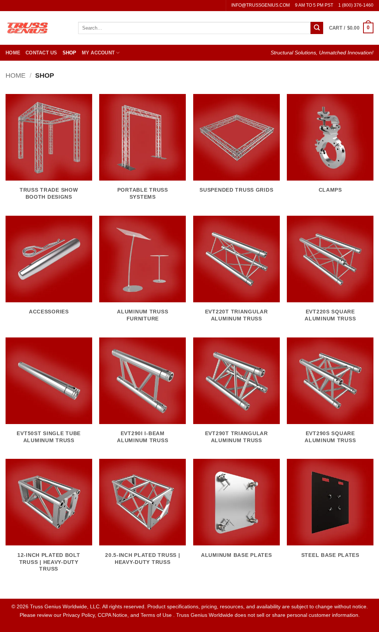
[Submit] (317, 28)
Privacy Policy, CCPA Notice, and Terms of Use (118, 615)
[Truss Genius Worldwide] (36, 28)
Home (13, 53)
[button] (351, 28)
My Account (98, 53)
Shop (70, 53)
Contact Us (41, 53)
